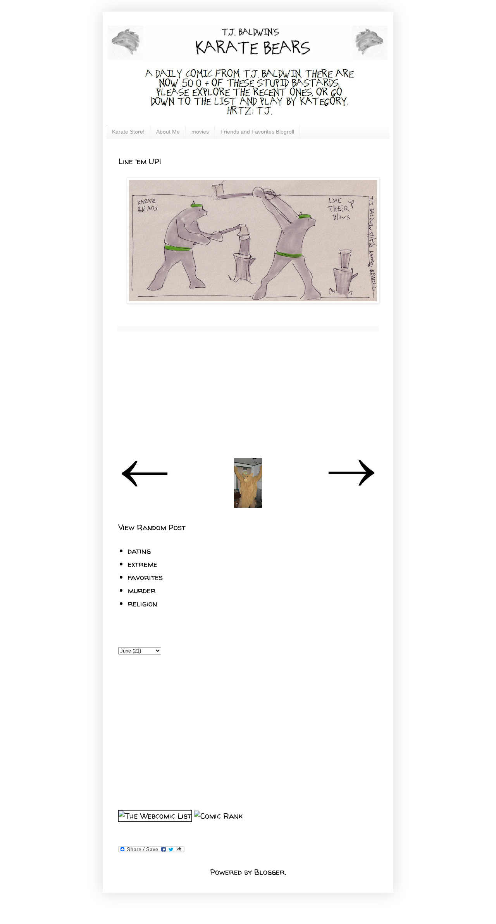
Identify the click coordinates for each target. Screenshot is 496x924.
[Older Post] (351, 485)
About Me (168, 132)
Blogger (269, 872)
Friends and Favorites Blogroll (257, 132)
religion (142, 603)
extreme (142, 564)
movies (200, 132)
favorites (145, 577)
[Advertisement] (248, 394)
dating (139, 551)
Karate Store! (128, 132)
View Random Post (152, 527)
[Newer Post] (145, 485)
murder (142, 590)
